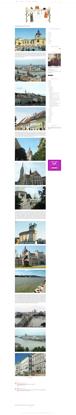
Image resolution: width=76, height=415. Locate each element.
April (50, 111)
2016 (49, 86)
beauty (49, 32)
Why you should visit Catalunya (53, 102)
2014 (49, 117)
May (49, 110)
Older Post (45, 406)
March (50, 112)
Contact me (28, 1)
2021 (49, 80)
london (49, 42)
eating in (50, 34)
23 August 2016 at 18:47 (23, 388)
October (50, 89)
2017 (49, 85)
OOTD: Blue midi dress (52, 101)
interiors (50, 40)
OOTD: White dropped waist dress (53, 104)
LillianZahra (18, 388)
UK (48, 31)
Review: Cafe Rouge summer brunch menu (55, 103)
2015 (49, 116)
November (50, 88)
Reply (17, 391)
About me (22, 1)
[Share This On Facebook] (29, 377)
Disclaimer (35, 1)
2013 (49, 118)
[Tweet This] (28, 377)
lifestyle (50, 41)
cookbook (50, 33)
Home (17, 1)
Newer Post (15, 406)
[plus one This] (31, 377)
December (50, 87)
